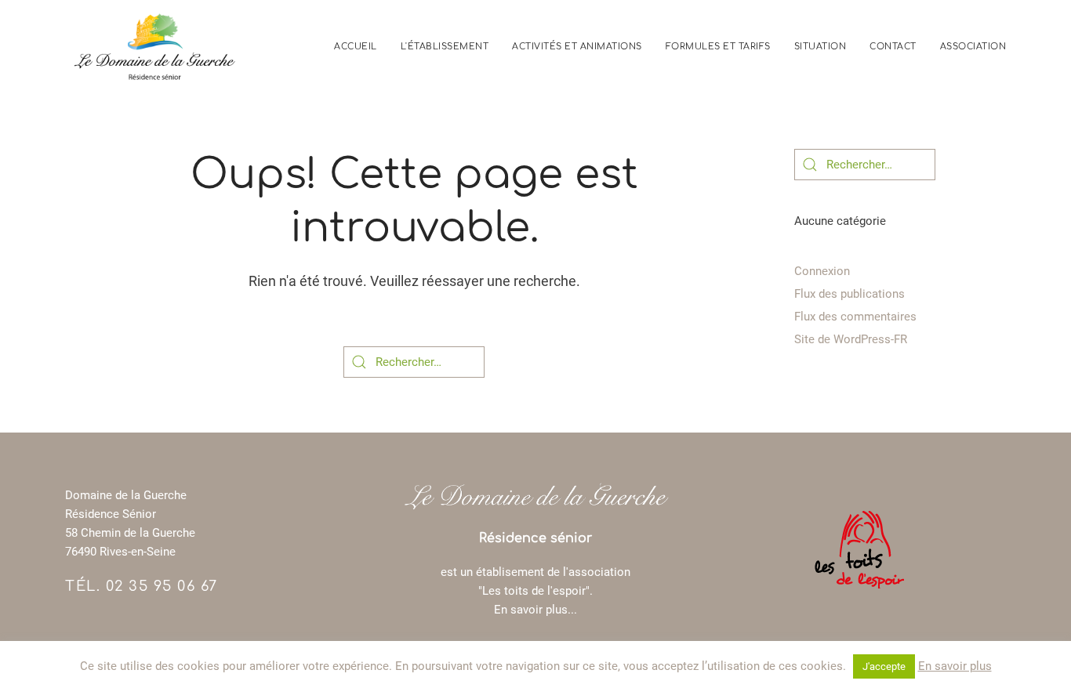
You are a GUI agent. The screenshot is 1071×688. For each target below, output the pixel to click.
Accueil (355, 47)
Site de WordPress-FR (850, 339)
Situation (820, 47)
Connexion (822, 271)
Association (973, 47)
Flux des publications (849, 294)
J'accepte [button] (884, 666)
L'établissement (445, 47)
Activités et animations (577, 47)
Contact (893, 47)
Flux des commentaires (855, 317)
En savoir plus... (535, 610)
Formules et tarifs (718, 47)
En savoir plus (955, 666)
